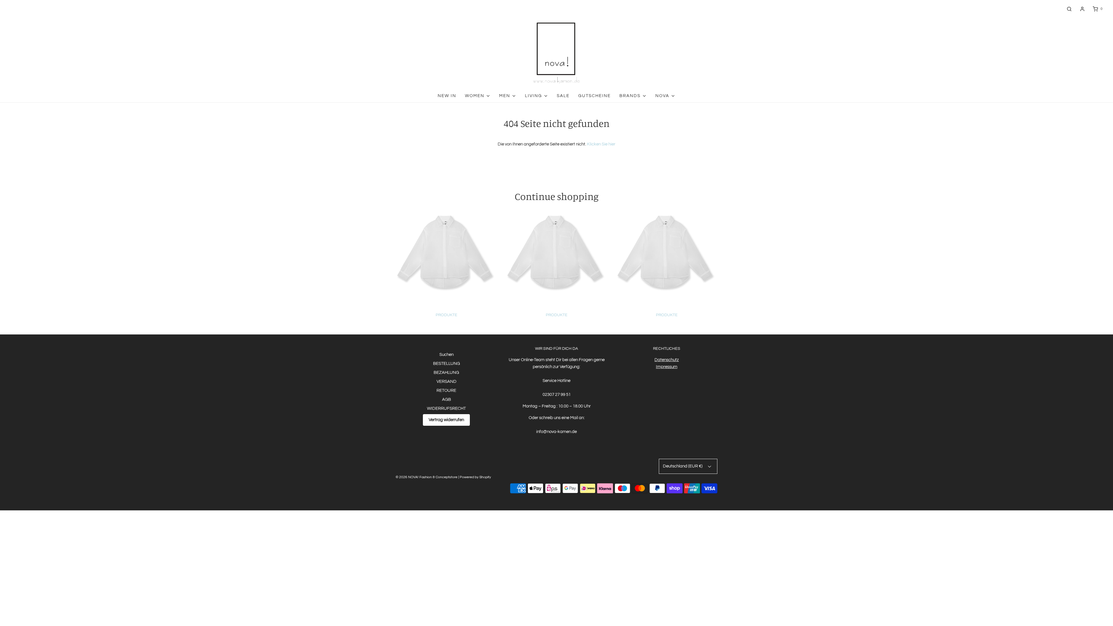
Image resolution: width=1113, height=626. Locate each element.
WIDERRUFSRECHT (446, 408)
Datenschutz (666, 360)
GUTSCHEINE (594, 96)
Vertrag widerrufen (446, 420)
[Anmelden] (1082, 9)
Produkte (446, 315)
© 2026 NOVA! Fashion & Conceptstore (426, 477)
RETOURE (446, 390)
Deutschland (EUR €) (683, 466)
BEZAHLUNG (446, 372)
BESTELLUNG (446, 363)
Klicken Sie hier (601, 144)
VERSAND (447, 381)
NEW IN (447, 96)
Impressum (666, 367)
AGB (446, 399)
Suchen (446, 354)
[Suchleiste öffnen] (1069, 9)
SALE (563, 96)
